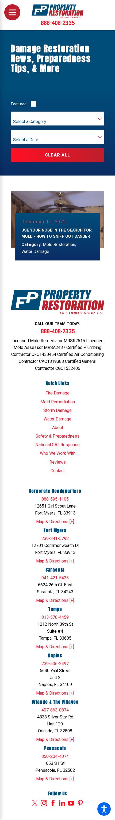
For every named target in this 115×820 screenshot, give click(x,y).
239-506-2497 (55, 663)
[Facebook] (53, 803)
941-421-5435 (55, 577)
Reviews (57, 462)
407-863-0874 (55, 710)
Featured (18, 104)
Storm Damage (57, 410)
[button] (104, 809)
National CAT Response (57, 444)
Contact (58, 470)
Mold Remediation (57, 401)
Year (17, 134)
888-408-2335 (57, 23)
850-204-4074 (55, 756)
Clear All (57, 155)
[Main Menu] (12, 12)
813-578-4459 (55, 617)
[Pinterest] (80, 803)
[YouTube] (71, 803)
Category (21, 116)
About (57, 427)
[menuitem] (57, 393)
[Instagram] (44, 803)
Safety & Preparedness (57, 436)
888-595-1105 (55, 499)
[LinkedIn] (62, 803)
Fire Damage (57, 393)
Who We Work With (57, 453)
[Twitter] (35, 803)
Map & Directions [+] (55, 521)
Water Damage (57, 419)
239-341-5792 (55, 538)
